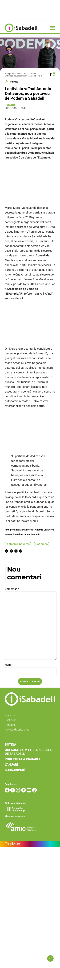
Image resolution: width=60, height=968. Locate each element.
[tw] (13, 791)
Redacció (10, 104)
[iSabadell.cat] (18, 32)
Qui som (10, 715)
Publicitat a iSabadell (23, 759)
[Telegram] (24, 791)
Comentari (12, 588)
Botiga (10, 744)
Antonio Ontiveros (18, 544)
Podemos (41, 544)
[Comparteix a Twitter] (6, 551)
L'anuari (11, 764)
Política (14, 81)
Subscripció (15, 770)
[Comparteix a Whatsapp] (16, 551)
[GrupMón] (30, 844)
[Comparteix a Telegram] (20, 551)
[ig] (18, 791)
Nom (8, 664)
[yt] (29, 791)
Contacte (10, 724)
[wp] (34, 791)
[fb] (7, 791)
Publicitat (10, 720)
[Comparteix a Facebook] (11, 551)
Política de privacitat (17, 729)
